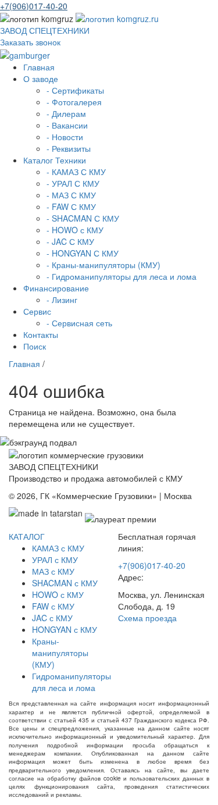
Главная (39, 67)
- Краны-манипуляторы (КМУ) (103, 264)
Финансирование (56, 288)
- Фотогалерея (74, 102)
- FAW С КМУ (71, 206)
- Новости (65, 137)
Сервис (37, 311)
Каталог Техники (54, 160)
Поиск (34, 346)
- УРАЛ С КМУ (73, 183)
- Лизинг (62, 299)
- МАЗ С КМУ (71, 195)
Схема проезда (147, 618)
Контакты (40, 334)
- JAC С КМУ (70, 241)
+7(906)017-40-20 (33, 6)
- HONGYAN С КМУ (83, 253)
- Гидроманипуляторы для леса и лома (121, 276)
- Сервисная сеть (79, 323)
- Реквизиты (69, 148)
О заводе (40, 78)
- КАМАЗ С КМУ (76, 171)
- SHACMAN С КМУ (83, 218)
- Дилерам (66, 113)
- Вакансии (67, 125)
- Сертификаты (75, 90)
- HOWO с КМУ (75, 230)
